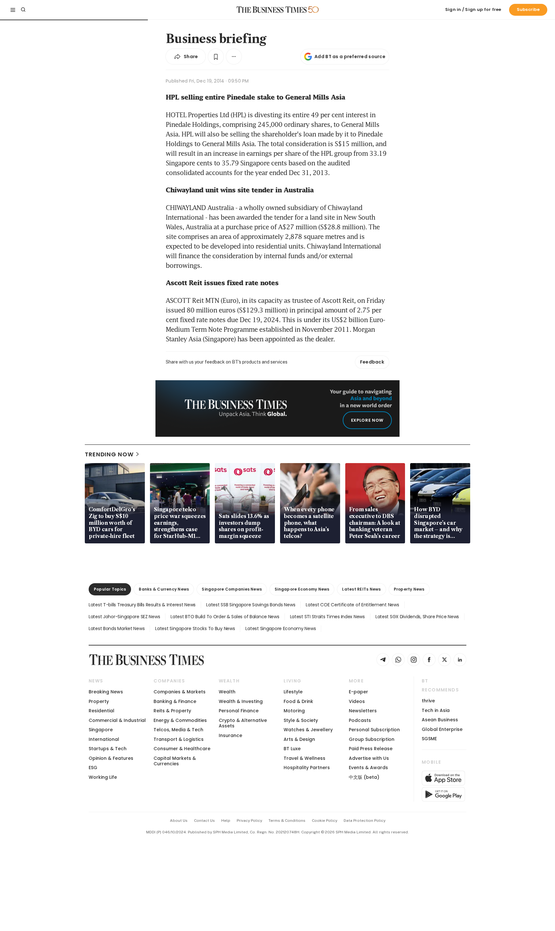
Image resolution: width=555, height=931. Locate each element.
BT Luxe (292, 748)
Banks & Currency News (164, 589)
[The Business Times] (271, 9)
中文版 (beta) (364, 777)
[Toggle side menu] (13, 9)
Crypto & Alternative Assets (243, 723)
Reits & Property (172, 710)
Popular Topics (110, 589)
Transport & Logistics (179, 739)
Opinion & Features (111, 758)
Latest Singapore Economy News (280, 628)
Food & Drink (298, 701)
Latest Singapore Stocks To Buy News (195, 628)
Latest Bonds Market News (117, 628)
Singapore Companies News (232, 589)
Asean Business (440, 719)
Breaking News (106, 692)
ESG (93, 767)
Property (99, 701)
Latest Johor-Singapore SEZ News (124, 616)
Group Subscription (371, 739)
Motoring (294, 710)
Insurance (230, 735)
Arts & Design (299, 739)
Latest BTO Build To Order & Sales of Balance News (225, 616)
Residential (101, 710)
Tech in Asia (436, 710)
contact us (204, 820)
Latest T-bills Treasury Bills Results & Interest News (142, 605)
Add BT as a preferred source (349, 56)
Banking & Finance (175, 701)
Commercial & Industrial (117, 720)
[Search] (23, 9)
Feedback (372, 362)
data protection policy (364, 820)
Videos (357, 701)
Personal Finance (239, 710)
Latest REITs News (361, 589)
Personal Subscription (374, 729)
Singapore (101, 729)
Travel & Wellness (304, 758)
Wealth (227, 692)
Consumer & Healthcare (182, 748)
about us (179, 820)
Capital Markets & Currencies (175, 761)
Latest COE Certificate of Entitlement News (352, 605)
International (104, 739)
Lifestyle (293, 692)
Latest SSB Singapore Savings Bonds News (250, 605)
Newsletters (363, 710)
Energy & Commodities (180, 720)
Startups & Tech (108, 748)
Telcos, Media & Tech (178, 729)
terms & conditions (287, 820)
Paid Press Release (370, 748)
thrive (428, 701)
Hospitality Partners (307, 767)
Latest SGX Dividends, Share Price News (417, 616)
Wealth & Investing (241, 701)
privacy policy (249, 820)
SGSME (429, 738)
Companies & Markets (180, 692)
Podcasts (360, 720)
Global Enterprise (442, 729)
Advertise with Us (369, 758)
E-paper (358, 692)
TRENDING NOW (109, 454)
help (225, 820)
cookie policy (324, 820)
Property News (409, 589)
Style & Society (301, 720)
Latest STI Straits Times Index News (327, 616)
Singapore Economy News (302, 589)
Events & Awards (368, 767)
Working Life (103, 777)
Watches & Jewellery (308, 729)
